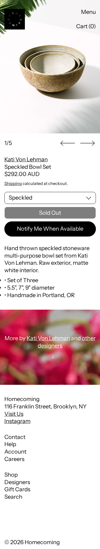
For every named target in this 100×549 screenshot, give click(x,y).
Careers (14, 459)
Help (10, 444)
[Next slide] (87, 143)
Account (15, 451)
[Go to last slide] (67, 143)
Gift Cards (17, 489)
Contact (14, 437)
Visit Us (13, 413)
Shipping (13, 183)
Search (13, 496)
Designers (17, 482)
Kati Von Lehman (26, 159)
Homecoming (42, 542)
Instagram (17, 421)
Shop (11, 474)
